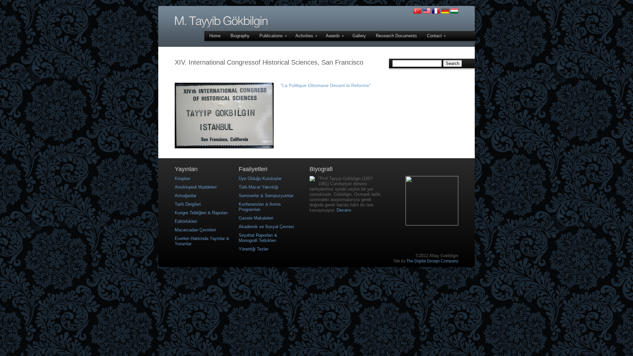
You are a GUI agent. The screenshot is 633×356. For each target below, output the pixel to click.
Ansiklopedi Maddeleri (196, 187)
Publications (271, 35)
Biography (240, 35)
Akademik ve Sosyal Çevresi (266, 226)
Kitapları (183, 178)
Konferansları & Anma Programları (260, 207)
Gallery (359, 35)
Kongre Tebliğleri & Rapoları (201, 212)
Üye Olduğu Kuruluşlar (260, 178)
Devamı (344, 210)
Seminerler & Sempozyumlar (266, 195)
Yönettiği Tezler (253, 249)
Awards (333, 35)
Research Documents (396, 35)
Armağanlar (185, 195)
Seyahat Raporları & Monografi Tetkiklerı (258, 238)
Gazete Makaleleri (256, 218)
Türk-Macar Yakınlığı (259, 187)
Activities (305, 35)
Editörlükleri (186, 221)
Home (215, 35)
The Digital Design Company (432, 261)
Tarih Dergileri (188, 204)
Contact (435, 35)
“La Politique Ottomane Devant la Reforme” (326, 85)
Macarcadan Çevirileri (195, 229)
